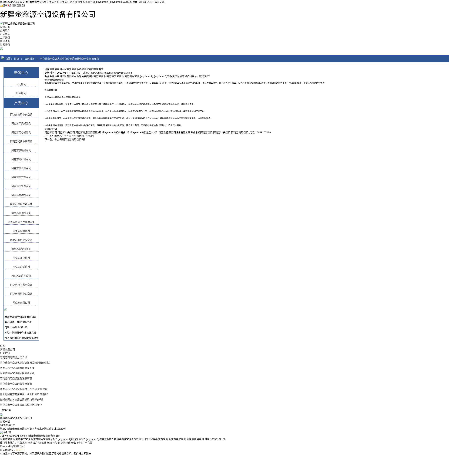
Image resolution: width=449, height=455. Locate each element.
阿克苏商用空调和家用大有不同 (17, 367)
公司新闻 (29, 58)
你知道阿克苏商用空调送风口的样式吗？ (22, 399)
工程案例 (5, 37)
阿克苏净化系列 (21, 257)
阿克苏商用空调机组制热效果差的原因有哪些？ (26, 362)
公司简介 (5, 30)
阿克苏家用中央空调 (21, 239)
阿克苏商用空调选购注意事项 (16, 378)
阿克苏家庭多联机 (21, 275)
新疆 (49, 442)
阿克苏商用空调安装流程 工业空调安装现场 (23, 389)
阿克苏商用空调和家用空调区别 (17, 373)
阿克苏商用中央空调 (21, 114)
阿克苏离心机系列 (21, 132)
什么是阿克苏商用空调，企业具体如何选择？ (24, 394)
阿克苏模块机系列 (21, 168)
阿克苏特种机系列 (21, 195)
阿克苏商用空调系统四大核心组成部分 (21, 404)
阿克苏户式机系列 (21, 177)
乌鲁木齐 (22, 442)
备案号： (21, 449)
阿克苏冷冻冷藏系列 (21, 204)
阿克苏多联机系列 (21, 150)
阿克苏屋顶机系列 (21, 213)
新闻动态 (5, 41)
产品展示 (5, 34)
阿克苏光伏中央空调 (21, 141)
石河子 (80, 442)
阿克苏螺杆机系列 (21, 159)
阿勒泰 (56, 442)
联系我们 (5, 44)
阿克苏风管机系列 (21, 186)
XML (12, 449)
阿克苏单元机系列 (21, 123)
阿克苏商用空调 (21, 302)
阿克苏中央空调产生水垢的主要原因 (74, 136)
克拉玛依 (66, 442)
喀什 (43, 442)
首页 (16, 58)
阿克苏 (88, 442)
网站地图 (5, 449)
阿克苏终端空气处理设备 (21, 222)
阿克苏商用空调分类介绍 (13, 357)
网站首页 (5, 27)
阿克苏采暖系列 (21, 231)
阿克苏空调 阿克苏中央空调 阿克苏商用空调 (71, 2)
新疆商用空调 (7, 349)
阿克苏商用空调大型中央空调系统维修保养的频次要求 (69, 58)
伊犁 (73, 442)
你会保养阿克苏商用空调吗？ (70, 139)
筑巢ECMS (19, 446)
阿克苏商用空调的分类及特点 (16, 383)
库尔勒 (37, 442)
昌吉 (30, 442)
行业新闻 (21, 93)
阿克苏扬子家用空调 (21, 284)
